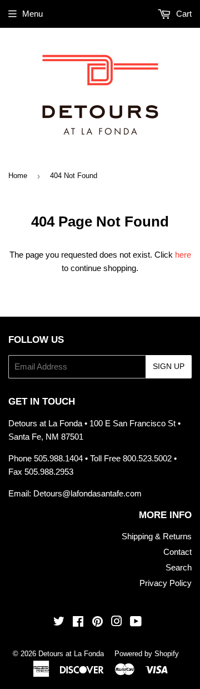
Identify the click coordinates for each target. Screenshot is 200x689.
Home (17, 175)
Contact (177, 552)
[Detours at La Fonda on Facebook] (78, 622)
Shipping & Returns (157, 536)
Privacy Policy (165, 583)
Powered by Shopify (146, 653)
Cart (183, 13)
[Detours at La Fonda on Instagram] (116, 622)
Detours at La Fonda (71, 653)
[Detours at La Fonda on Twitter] (58, 622)
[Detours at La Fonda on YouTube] (136, 622)
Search (179, 567)
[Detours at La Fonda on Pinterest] (97, 622)
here (183, 254)
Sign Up (168, 366)
